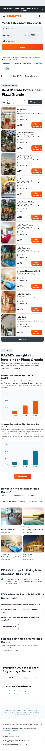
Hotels (18, 710)
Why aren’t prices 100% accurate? (16, 745)
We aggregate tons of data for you (16, 741)
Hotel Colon (21, 317)
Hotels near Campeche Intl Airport (17, 694)
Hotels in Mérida (34, 712)
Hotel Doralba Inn (24, 294)
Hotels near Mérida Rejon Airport (17, 691)
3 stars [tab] (22, 501)
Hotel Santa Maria (24, 248)
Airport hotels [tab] (10, 678)
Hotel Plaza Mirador (25, 225)
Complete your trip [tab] (25, 678)
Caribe (19, 179)
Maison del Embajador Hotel (28, 271)
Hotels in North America (29, 710)
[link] (22, 476)
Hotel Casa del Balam (25, 202)
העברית (35, 8)
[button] (42, 9)
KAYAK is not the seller (11, 737)
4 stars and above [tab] (9, 501)
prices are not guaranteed (10, 730)
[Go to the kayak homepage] (14, 16)
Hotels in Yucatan (21, 712)
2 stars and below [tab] (35, 501)
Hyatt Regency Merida (26, 156)
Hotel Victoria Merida (25, 133)
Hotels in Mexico (8, 712)
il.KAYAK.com (9, 710)
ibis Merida (21, 110)
